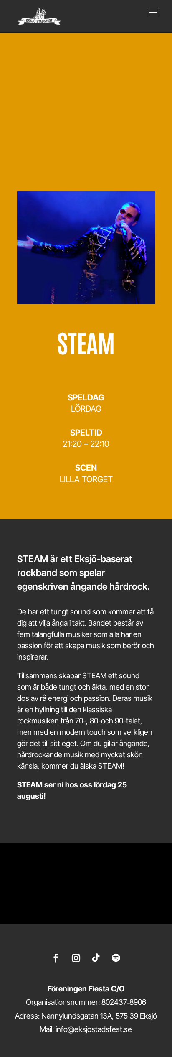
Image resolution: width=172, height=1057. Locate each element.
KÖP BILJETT (86, 141)
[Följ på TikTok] (96, 958)
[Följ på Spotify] (116, 958)
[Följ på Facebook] (56, 958)
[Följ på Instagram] (76, 958)
